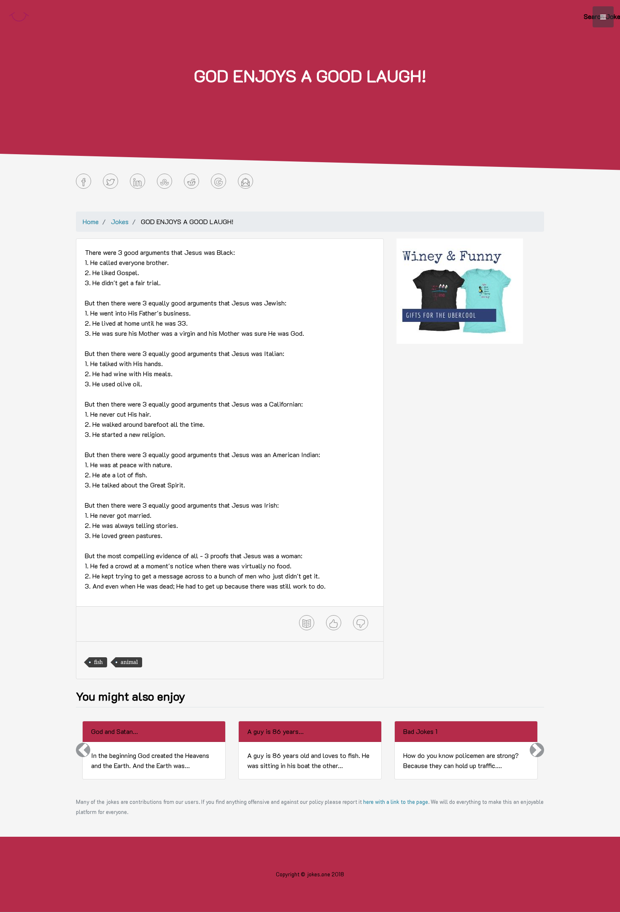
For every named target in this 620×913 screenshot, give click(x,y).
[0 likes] (333, 622)
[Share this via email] (245, 181)
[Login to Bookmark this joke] (306, 622)
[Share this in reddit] (191, 181)
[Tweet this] (110, 181)
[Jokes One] (19, 15)
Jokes (120, 221)
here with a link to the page (395, 801)
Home (91, 221)
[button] (83, 750)
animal (129, 662)
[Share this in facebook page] (83, 181)
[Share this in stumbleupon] (164, 181)
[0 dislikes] (360, 622)
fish (98, 662)
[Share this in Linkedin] (137, 181)
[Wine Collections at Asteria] (459, 290)
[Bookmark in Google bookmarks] (218, 181)
